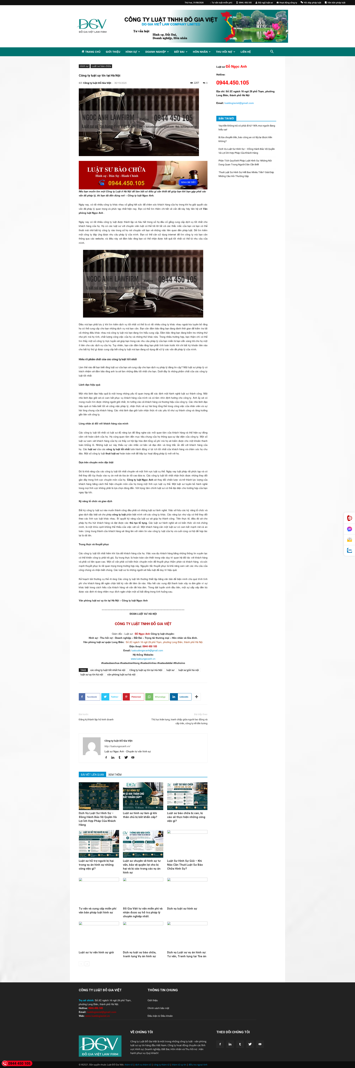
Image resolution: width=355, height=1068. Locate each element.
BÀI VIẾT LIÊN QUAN (92, 774)
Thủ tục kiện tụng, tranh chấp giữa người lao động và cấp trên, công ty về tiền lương (179, 721)
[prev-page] (81, 963)
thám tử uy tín (179, 1064)
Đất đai (179, 51)
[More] (197, 697)
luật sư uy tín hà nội (91, 674)
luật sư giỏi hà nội (188, 670)
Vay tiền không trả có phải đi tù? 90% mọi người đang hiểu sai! (247, 127)
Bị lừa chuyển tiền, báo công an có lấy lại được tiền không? (245, 139)
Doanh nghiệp (155, 51)
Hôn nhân (200, 51)
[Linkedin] (114, 757)
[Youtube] (134, 757)
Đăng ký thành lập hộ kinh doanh (96, 719)
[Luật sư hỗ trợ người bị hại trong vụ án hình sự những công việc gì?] (99, 844)
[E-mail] (349, 539)
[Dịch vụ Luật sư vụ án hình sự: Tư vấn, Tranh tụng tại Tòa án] (187, 935)
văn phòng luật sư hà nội (121, 674)
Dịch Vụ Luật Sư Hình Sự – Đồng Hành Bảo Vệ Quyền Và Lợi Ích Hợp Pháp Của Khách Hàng (247, 151)
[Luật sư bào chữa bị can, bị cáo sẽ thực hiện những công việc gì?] (187, 796)
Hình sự (131, 51)
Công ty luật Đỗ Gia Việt (97, 83)
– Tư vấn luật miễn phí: (221, 2)
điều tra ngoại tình (198, 1064)
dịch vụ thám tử (143, 1064)
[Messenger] (349, 529)
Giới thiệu (113, 51)
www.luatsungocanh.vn (143, 658)
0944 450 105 (19, 1063)
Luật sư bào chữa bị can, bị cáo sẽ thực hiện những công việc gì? (186, 817)
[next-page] (87, 963)
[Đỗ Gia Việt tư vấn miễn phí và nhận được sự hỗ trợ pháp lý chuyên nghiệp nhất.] (143, 891)
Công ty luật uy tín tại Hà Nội (145, 670)
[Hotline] (349, 518)
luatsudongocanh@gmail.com (147, 650)
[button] (271, 52)
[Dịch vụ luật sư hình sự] (187, 891)
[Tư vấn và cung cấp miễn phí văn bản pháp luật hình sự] (99, 891)
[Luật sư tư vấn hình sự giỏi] (99, 935)
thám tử (129, 1064)
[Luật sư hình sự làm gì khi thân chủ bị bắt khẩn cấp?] (143, 796)
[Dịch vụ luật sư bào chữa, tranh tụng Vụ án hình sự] (143, 935)
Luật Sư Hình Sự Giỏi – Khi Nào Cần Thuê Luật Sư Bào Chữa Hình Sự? (185, 864)
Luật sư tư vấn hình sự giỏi (96, 952)
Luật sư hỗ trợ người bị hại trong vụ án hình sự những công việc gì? (96, 864)
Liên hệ (246, 51)
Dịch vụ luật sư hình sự (182, 908)
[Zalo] (349, 550)
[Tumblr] (121, 757)
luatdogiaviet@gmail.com (101, 1012)
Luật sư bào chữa (101, 66)
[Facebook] (107, 757)
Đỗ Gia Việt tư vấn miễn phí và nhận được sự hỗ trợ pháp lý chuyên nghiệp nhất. (143, 912)
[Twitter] (127, 757)
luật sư (170, 670)
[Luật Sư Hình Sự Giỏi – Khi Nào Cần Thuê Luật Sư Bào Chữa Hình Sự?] (187, 844)
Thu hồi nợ (224, 51)
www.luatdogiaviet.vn (97, 1016)
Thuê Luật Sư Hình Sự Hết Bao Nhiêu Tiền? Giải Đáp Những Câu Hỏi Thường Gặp (246, 174)
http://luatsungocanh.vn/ (117, 746)
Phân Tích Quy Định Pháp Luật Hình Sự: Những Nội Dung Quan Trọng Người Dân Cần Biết (245, 162)
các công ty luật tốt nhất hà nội (107, 670)
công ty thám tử (161, 1064)
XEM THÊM (114, 774)
